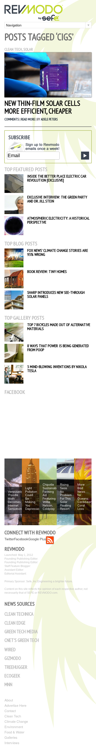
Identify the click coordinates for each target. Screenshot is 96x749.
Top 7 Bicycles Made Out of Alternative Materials (58, 326)
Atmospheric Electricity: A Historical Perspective (58, 220)
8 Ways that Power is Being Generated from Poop (58, 347)
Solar (28, 49)
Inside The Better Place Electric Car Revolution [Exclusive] (56, 178)
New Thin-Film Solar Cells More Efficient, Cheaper (42, 107)
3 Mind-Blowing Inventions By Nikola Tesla (57, 368)
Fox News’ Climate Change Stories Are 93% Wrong (57, 252)
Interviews (11, 742)
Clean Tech (13, 49)
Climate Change (16, 721)
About (8, 700)
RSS (50, 540)
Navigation (13, 25)
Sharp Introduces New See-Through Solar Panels (56, 294)
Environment (13, 726)
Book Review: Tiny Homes (47, 271)
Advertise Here (15, 705)
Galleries (10, 737)
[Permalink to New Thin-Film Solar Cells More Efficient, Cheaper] (48, 96)
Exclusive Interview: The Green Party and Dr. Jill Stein (57, 199)
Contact (10, 710)
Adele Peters (49, 119)
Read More (28, 119)
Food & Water (14, 732)
